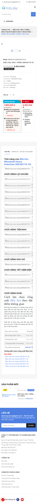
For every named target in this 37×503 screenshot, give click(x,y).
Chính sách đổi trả (7, 484)
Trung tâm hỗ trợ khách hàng (10, 478)
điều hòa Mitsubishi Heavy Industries (16, 162)
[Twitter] (13, 94)
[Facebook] (10, 94)
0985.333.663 (31, 2)
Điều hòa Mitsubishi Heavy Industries (16, 32)
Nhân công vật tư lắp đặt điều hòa (17, 366)
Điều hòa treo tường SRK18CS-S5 (16, 361)
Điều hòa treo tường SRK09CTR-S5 (17, 356)
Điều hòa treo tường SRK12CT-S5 (16, 359)
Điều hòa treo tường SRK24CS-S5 (17, 364)
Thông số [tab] (14, 151)
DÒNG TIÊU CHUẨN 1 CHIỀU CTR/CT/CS (15, 34)
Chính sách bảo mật (7, 464)
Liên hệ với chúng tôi (7, 467)
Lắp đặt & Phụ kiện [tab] (26, 151)
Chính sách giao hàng (8, 481)
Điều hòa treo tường (21, 30)
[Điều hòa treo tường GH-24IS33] (9, 395)
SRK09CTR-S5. (23, 164)
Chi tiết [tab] (7, 151)
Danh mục (9, 21)
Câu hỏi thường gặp (7, 475)
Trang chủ (5, 30)
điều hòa (15, 300)
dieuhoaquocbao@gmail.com (12, 2)
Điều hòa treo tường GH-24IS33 (26, 395)
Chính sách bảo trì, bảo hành (10, 487)
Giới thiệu (4, 461)
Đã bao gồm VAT (27, 111)
